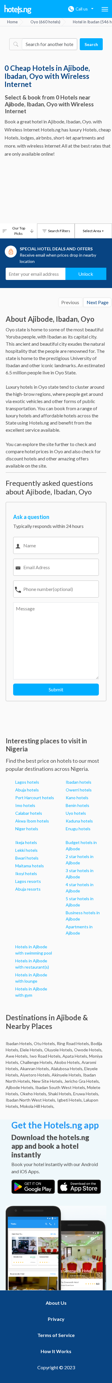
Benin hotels (77, 805)
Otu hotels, (45, 1043)
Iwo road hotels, (46, 1056)
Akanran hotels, (35, 1068)
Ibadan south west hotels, (60, 1087)
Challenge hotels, (36, 1062)
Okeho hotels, (33, 1093)
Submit (56, 689)
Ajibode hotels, (20, 1087)
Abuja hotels (27, 789)
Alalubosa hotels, (67, 1068)
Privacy (56, 1319)
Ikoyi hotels (26, 873)
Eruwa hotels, (86, 1093)
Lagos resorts (28, 881)
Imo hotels (25, 805)
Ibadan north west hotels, (31, 1099)
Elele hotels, (31, 1049)
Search (91, 44)
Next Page (97, 302)
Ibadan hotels (78, 782)
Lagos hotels (27, 782)
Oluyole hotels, (58, 1049)
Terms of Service (56, 1335)
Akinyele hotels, (67, 1074)
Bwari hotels (27, 857)
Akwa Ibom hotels (32, 820)
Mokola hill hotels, (37, 1106)
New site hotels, (47, 1081)
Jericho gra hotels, (82, 1081)
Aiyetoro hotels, (35, 1074)
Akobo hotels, (67, 1062)
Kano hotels (77, 797)
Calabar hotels (28, 813)
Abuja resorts (28, 889)
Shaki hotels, (60, 1093)
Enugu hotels (78, 828)
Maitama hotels (29, 865)
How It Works (56, 1351)
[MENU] (105, 9)
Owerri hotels (79, 789)
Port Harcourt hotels (34, 797)
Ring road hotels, (73, 1043)
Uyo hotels (76, 813)
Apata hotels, (75, 1056)
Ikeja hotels (26, 842)
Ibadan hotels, (19, 1043)
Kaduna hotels (79, 820)
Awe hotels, (17, 1056)
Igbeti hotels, (70, 1099)
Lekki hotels (26, 850)
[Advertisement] (56, 192)
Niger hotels (26, 828)
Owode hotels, (88, 1049)
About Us (56, 1303)
